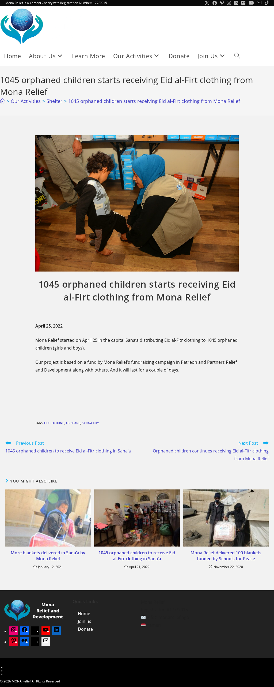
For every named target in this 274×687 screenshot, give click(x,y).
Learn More (14, 667)
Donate (85, 629)
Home (84, 614)
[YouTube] (45, 631)
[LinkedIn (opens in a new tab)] (236, 3)
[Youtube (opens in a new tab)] (251, 3)
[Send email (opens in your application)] (259, 3)
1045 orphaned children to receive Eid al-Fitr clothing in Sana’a (136, 556)
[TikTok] (35, 642)
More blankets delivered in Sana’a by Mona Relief (48, 556)
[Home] (2, 101)
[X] (35, 631)
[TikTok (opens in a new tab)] (266, 3)
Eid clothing (54, 423)
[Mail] (45, 642)
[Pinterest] (13, 642)
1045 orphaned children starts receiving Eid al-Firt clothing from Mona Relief (154, 101)
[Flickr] (24, 642)
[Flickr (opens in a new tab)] (243, 3)
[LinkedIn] (56, 631)
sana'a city (90, 423)
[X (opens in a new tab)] (207, 3)
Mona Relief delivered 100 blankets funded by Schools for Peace (226, 556)
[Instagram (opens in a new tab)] (229, 3)
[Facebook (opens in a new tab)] (215, 3)
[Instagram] (13, 631)
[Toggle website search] (237, 56)
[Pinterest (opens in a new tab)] (222, 3)
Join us (84, 621)
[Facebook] (24, 631)
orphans (73, 423)
